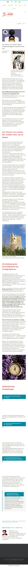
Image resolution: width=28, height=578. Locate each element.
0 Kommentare (15, 522)
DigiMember (18, 565)
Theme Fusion (20, 559)
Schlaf (22, 521)
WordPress (15, 559)
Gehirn (19, 521)
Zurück (19, 23)
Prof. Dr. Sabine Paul (7, 521)
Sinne (24, 521)
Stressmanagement (8, 522)
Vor (24, 23)
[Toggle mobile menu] (25, 12)
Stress (3, 522)
